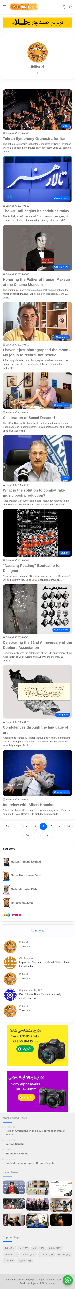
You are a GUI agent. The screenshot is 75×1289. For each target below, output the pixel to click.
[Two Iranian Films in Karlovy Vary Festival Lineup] (14, 1203)
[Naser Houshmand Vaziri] (6, 875)
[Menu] (4, 8)
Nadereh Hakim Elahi (24, 889)
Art (23, 1248)
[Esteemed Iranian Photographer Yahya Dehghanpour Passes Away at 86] (14, 1220)
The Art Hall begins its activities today (36, 211)
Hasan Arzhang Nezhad (26, 861)
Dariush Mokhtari (22, 902)
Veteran (25, 1260)
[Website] (37, 73)
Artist (38, 1248)
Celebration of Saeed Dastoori (29, 418)
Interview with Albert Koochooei (31, 805)
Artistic (55, 1248)
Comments (37, 930)
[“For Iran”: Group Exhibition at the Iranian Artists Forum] (61, 1205)
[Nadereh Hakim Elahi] (6, 889)
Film (9, 1260)
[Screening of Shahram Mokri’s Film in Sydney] (61, 1220)
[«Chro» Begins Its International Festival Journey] (61, 1188)
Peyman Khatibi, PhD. (31, 990)
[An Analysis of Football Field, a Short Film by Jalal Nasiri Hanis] (37, 1188)
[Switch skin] (64, 8)
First (7, 826)
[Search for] (70, 8)
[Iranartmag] (23, 7)
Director (46, 1254)
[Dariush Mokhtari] (6, 903)
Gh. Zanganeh (26, 958)
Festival (64, 1254)
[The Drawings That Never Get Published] (37, 1221)
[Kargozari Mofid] (37, 22)
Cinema (28, 1254)
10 (68, 826)
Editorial (37, 66)
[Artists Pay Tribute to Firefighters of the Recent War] (37, 1204)
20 (27, 835)
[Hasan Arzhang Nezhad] (6, 861)
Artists (11, 1254)
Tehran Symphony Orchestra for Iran (34, 139)
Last (47, 835)
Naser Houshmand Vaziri (26, 875)
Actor (9, 1248)
